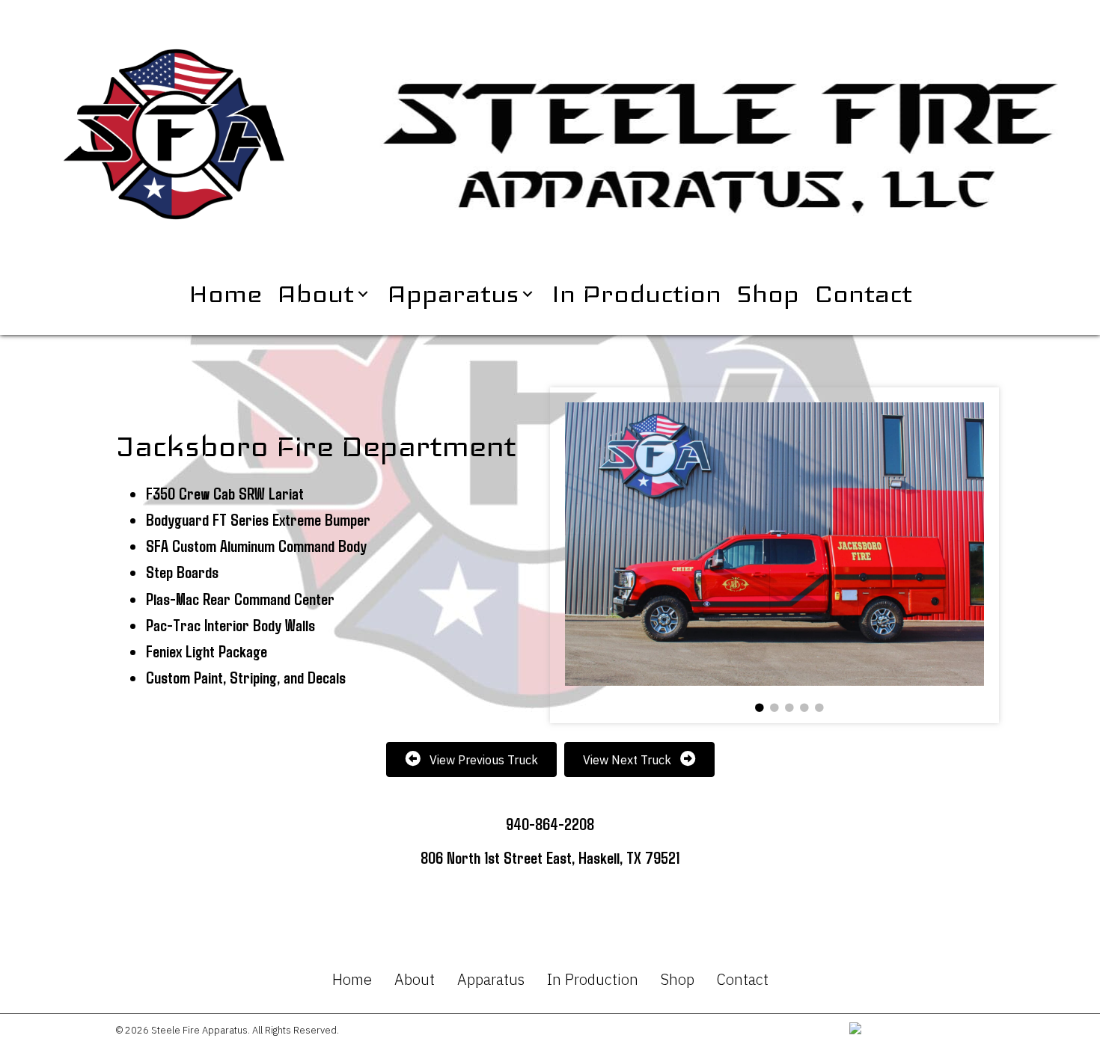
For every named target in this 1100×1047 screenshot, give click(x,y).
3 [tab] (789, 708)
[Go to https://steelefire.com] (715, 141)
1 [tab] (759, 708)
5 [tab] (819, 708)
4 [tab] (804, 708)
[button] (363, 294)
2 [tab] (774, 708)
